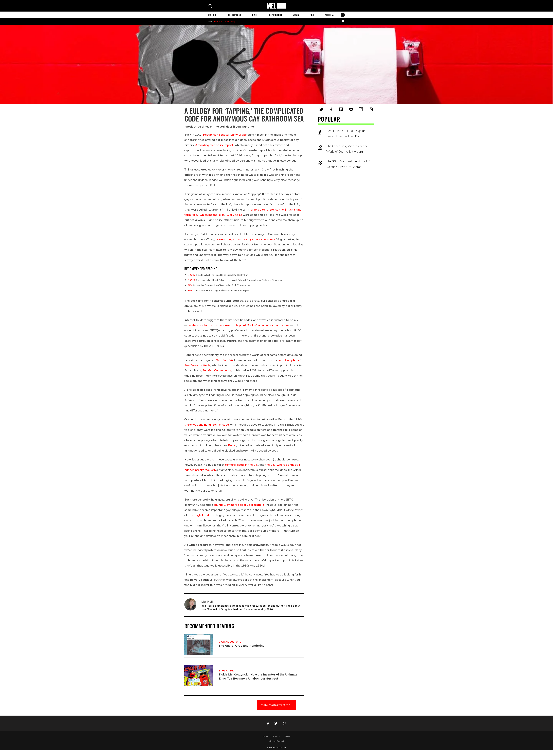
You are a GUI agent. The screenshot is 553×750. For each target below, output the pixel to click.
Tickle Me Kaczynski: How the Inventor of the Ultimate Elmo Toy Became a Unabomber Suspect (258, 676)
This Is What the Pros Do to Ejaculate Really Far (218, 274)
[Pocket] (351, 109)
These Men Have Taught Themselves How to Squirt (218, 290)
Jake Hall (218, 21)
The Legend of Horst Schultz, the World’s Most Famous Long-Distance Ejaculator (235, 280)
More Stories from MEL (276, 705)
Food (311, 15)
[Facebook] (331, 109)
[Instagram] (371, 109)
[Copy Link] (361, 109)
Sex (210, 21)
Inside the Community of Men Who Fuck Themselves (219, 285)
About (265, 736)
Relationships (275, 15)
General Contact (276, 741)
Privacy (276, 736)
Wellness (329, 15)
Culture (212, 15)
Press (287, 736)
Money (296, 15)
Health (254, 15)
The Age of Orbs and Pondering (242, 645)
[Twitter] (321, 109)
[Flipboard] (341, 109)
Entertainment (234, 15)
